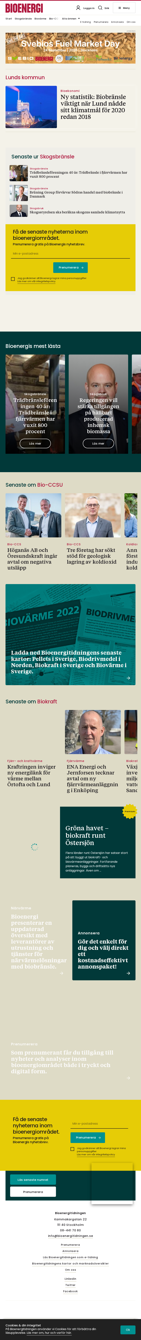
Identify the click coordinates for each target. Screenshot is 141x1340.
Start (9, 18)
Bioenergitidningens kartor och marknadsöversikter (70, 1263)
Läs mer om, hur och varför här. (49, 1333)
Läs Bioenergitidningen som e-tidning (70, 1257)
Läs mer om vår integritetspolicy (36, 281)
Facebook (70, 1291)
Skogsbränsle (23, 18)
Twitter (70, 1285)
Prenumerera (101, 22)
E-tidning (85, 22)
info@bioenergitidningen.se (70, 1236)
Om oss (131, 22)
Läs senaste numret (33, 1180)
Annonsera (117, 22)
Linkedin (70, 1279)
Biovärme (40, 18)
